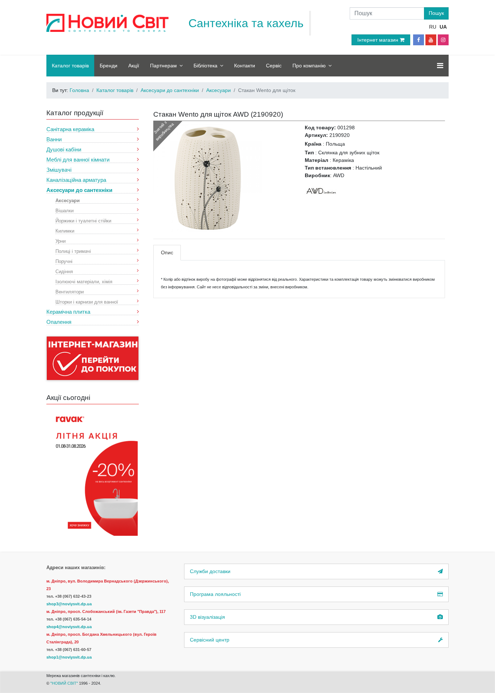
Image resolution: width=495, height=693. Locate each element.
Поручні (63, 261)
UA (443, 27)
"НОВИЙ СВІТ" (64, 683)
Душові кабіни (63, 149)
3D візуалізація (207, 617)
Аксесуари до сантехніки (79, 190)
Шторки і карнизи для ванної (86, 301)
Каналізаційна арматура (76, 180)
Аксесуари (67, 200)
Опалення (58, 322)
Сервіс (274, 65)
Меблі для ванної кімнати (77, 159)
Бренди (108, 65)
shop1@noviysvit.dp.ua (69, 657)
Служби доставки (210, 571)
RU (432, 27)
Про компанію (309, 65)
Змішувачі (58, 170)
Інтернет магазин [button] (378, 40)
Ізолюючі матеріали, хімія (83, 281)
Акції (133, 65)
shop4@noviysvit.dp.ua (69, 627)
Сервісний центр (209, 640)
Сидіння (64, 271)
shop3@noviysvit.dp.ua (69, 604)
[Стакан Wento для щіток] (207, 178)
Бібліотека (205, 65)
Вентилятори (69, 291)
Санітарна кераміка (70, 129)
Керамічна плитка (68, 312)
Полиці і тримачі (73, 250)
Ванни (54, 139)
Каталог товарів (70, 65)
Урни (60, 240)
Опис (167, 252)
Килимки (64, 230)
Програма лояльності (215, 594)
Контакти (244, 65)
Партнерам (163, 65)
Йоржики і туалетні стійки (83, 220)
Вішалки (64, 210)
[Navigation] (440, 65)
